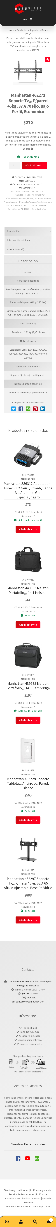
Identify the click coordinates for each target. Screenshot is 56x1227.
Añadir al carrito (34, 165)
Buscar (35, 1221)
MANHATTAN (20, 205)
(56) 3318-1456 (30, 993)
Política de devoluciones (21, 1194)
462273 (35, 50)
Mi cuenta (21, 1221)
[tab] (28, 231)
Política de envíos (31, 1198)
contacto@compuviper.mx (30, 1001)
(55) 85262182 (29, 997)
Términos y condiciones (16, 1190)
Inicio (11, 30)
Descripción (13, 231)
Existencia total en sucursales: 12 (28, 184)
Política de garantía (40, 1190)
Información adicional (18, 240)
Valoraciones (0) (15, 249)
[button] (25, 19)
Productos (22, 30)
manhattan (23, 50)
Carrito (46, 1219)
